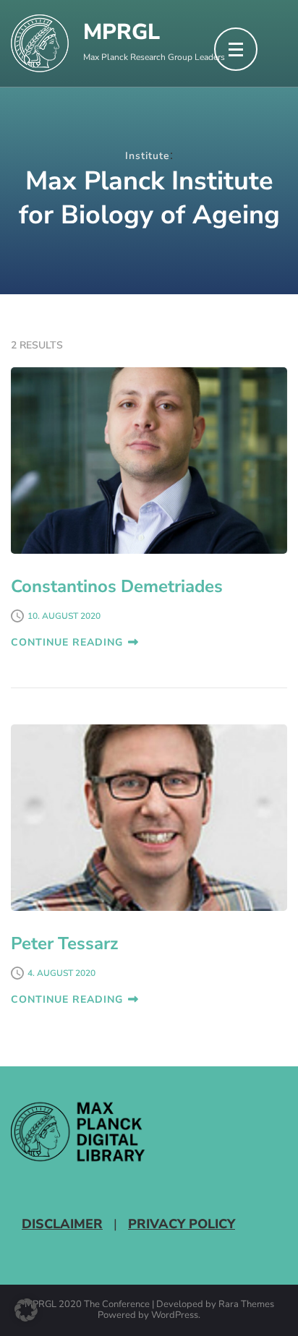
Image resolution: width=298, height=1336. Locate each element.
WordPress (174, 1316)
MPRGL (121, 32)
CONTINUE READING (67, 642)
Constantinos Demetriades (117, 586)
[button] (26, 1310)
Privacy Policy (181, 1224)
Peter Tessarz (64, 943)
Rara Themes (246, 1305)
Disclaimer (62, 1224)
